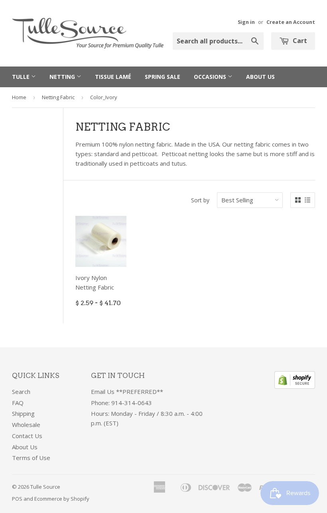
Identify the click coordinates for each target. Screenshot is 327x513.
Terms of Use (31, 458)
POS (17, 498)
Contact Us (27, 436)
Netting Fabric (58, 97)
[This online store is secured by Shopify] (294, 386)
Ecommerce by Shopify (61, 498)
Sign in (246, 21)
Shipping (23, 413)
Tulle (21, 76)
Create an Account (290, 21)
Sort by (200, 200)
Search (21, 392)
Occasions (211, 76)
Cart (299, 40)
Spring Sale (162, 76)
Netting (63, 76)
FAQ (18, 403)
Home (19, 97)
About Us (260, 76)
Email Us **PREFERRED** (127, 392)
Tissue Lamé (113, 76)
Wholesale (26, 425)
